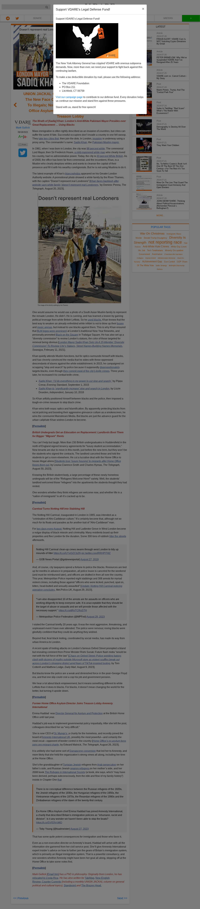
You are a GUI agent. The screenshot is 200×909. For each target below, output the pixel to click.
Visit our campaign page (69, 97)
